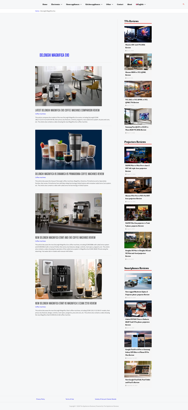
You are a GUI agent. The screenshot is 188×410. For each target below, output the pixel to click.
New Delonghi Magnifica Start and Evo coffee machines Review (65, 237)
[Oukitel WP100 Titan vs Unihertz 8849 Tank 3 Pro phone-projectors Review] (138, 308)
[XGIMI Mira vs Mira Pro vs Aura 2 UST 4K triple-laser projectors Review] (138, 154)
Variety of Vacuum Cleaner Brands (105, 399)
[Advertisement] (73, 38)
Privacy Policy (40, 399)
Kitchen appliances (92, 4)
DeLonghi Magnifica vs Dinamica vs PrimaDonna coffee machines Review (69, 174)
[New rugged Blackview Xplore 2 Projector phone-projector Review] (138, 281)
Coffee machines (40, 113)
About (129, 4)
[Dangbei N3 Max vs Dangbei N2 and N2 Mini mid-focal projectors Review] (138, 239)
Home (44, 4)
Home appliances (72, 4)
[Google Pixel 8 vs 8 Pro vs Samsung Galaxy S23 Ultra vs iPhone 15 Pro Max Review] (138, 338)
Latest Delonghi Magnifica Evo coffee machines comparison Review (67, 110)
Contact (120, 4)
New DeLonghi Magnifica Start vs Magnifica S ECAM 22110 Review (66, 303)
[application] (61, 4)
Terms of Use (70, 399)
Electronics (55, 4)
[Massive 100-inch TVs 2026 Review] (138, 34)
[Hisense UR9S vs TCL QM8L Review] (138, 61)
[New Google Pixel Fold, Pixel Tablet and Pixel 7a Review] (138, 369)
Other (108, 4)
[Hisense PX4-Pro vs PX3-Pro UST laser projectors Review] (138, 185)
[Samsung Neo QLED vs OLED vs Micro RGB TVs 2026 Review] (138, 116)
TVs (128, 29)
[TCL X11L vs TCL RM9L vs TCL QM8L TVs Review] (138, 89)
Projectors (131, 150)
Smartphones (131, 276)
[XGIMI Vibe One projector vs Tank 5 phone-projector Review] (138, 212)
